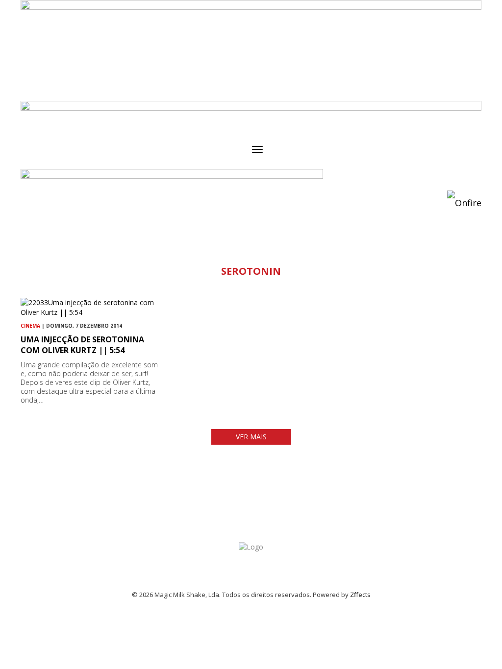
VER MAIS (251, 436)
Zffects (360, 594)
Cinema (30, 325)
